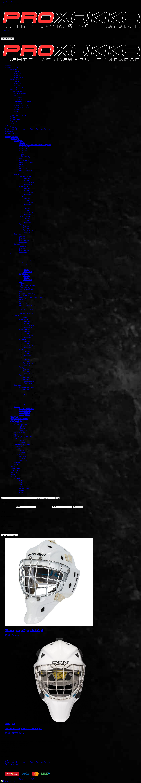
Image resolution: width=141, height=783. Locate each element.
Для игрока (14, 69)
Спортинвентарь (16, 470)
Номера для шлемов (26, 162)
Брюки (16, 109)
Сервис (12, 466)
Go (58, 498)
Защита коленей (25, 147)
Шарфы (17, 462)
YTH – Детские (24, 415)
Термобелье (18, 103)
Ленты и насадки (25, 157)
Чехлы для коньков (26, 309)
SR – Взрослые (24, 413)
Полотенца (23, 168)
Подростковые (28, 182)
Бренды (17, 478)
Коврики (22, 155)
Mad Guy (22, 484)
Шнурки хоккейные (26, 313)
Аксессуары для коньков (28, 258)
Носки (21, 164)
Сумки (12, 117)
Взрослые (26, 178)
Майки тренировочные (23, 437)
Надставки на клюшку (27, 294)
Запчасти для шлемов (27, 264)
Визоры (21, 262)
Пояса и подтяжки (25, 170)
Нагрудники (23, 186)
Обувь (16, 113)
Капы (21, 153)
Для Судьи (14, 417)
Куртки (17, 95)
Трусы (21, 206)
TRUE (21, 486)
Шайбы (21, 311)
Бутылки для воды (25, 260)
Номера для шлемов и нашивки (30, 298)
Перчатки (22, 339)
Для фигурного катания (19, 419)
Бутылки (22, 143)
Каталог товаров (11, 67)
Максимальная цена (44, 507)
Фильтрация (78, 507)
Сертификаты (15, 119)
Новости (13, 127)
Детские (26, 180)
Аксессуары (18, 77)
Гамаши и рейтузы (21, 105)
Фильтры (13, 476)
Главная (8, 65)
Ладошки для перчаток (27, 286)
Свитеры (22, 196)
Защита (17, 71)
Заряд (21, 492)
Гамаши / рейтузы (21, 425)
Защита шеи (23, 151)
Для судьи (13, 89)
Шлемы (21, 367)
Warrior (21, 490)
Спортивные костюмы (22, 101)
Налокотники (24, 329)
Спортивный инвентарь (19, 115)
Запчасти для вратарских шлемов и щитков (35, 145)
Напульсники (24, 160)
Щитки (21, 224)
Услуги (12, 123)
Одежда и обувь (16, 91)
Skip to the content (7, 2)
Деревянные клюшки (26, 387)
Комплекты (23, 317)
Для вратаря (14, 79)
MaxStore (33, 779)
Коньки (17, 75)
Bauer (21, 480)
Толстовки (18, 97)
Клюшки (17, 73)
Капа (20, 282)
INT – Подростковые (26, 409)
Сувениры (14, 121)
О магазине (9, 125)
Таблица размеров (12, 764)
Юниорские (27, 184)
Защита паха (23, 149)
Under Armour (24, 488)
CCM (20, 482)
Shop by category (11, 137)
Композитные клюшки (27, 397)
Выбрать (15, 635)
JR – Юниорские (25, 411)
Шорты (17, 111)
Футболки (18, 99)
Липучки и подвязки (26, 290)
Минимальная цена (8, 507)
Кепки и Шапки (20, 93)
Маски (21, 159)
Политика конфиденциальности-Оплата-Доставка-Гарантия (27, 129)
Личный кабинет (11, 133)
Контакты (9, 131)
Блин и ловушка (25, 176)
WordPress (19, 779)
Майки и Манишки (21, 107)
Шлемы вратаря (24, 216)
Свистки (22, 172)
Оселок (21, 166)
